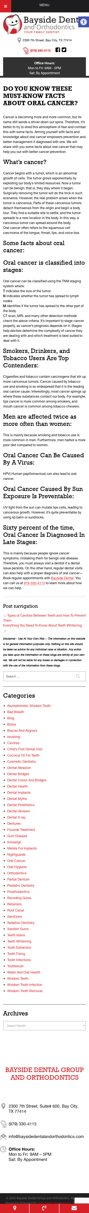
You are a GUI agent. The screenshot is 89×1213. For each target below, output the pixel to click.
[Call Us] (44, 1208)
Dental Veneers (18, 811)
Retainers (14, 904)
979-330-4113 (34, 583)
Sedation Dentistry (21, 923)
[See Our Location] (14, 1208)
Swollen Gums (18, 929)
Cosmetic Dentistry (21, 761)
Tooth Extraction (19, 947)
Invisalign (14, 842)
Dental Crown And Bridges (26, 780)
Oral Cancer (16, 861)
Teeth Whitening (19, 941)
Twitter (64, 49)
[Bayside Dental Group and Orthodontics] (44, 24)
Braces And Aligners (22, 730)
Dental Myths (17, 799)
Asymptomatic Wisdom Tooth (29, 706)
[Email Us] (74, 1208)
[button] (83, 22)
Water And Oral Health (23, 972)
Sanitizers (14, 916)
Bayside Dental (62, 578)
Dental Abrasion (19, 768)
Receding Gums (19, 898)
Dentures (14, 823)
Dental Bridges (18, 774)
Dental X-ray (16, 817)
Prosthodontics (18, 892)
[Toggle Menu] (5, 6)
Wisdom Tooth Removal (24, 991)
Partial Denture (18, 879)
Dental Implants (19, 792)
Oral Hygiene (17, 867)
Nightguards (16, 854)
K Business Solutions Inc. (55, 1203)
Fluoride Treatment (21, 830)
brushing (13, 737)
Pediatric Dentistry (21, 885)
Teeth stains (16, 935)
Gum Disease (17, 836)
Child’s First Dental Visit (24, 749)
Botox (11, 724)
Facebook (57, 49)
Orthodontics (16, 873)
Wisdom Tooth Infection (24, 985)
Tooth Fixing (16, 954)
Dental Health (17, 786)
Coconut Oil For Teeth (23, 755)
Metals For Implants (22, 848)
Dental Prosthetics (21, 805)
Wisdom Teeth (17, 978)
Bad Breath (15, 712)
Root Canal (15, 910)
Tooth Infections (19, 960)
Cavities (13, 743)
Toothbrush (15, 966)
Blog (10, 718)
